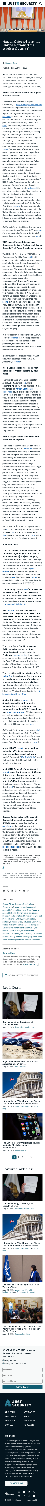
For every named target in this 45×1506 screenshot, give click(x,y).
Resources (30, 1421)
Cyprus (16, 907)
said (30, 257)
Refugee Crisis (16, 922)
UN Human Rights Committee (22, 928)
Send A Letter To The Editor (23, 975)
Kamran (8, 953)
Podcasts (29, 1425)
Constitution (28, 904)
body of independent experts (29, 105)
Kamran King (11, 63)
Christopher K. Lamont (26, 1292)
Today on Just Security (15, 1363)
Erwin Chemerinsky (22, 1106)
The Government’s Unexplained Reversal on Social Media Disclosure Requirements (21, 1145)
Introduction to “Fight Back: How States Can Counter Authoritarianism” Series (21, 1102)
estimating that (20, 655)
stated (5, 149)
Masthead (10, 1416)
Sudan (5, 925)
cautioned (13, 338)
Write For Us (12, 1421)
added (35, 577)
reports (16, 206)
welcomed (32, 188)
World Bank (37, 937)
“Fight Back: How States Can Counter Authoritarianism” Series (20, 1062)
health (14, 913)
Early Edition (10, 1360)
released (6, 116)
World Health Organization (13, 940)
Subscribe (21, 1387)
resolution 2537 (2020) (15, 604)
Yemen (28, 940)
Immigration (7, 916)
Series (27, 1416)
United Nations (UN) (24, 937)
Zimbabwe (36, 940)
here (4, 125)
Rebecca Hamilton (22, 1334)
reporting (6, 826)
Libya (24, 919)
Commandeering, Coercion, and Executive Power (17, 1023)
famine (23, 907)
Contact (9, 1425)
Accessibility (33, 1500)
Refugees (27, 922)
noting (5, 302)
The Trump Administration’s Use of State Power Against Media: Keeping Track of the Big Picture (21, 1328)
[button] (40, 3)
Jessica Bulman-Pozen (24, 1027)
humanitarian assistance (27, 913)
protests (5, 922)
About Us (10, 1412)
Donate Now (16, 1483)
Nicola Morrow (20, 1150)
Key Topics (29, 1412)
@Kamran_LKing (30, 964)
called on (28, 449)
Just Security (20, 1067)
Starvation (36, 922)
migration (31, 919)
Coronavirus (7, 907)
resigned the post (10, 847)
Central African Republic (12, 904)
